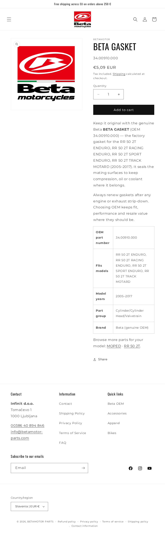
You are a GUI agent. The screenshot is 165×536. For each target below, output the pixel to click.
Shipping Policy (72, 413)
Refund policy (67, 521)
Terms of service (113, 521)
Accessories (117, 413)
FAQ (62, 443)
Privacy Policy (70, 423)
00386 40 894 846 (27, 425)
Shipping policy (138, 521)
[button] (9, 19)
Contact (65, 404)
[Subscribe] (83, 468)
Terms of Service (72, 433)
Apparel (114, 423)
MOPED (114, 346)
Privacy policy (89, 521)
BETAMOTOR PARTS (40, 521)
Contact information (85, 525)
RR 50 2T (132, 346)
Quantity (99, 86)
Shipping (119, 73)
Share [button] (102, 359)
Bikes (112, 433)
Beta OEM (116, 404)
